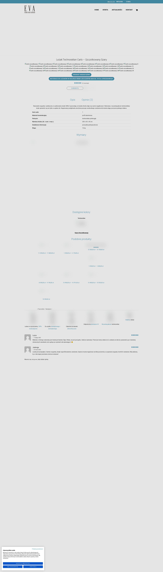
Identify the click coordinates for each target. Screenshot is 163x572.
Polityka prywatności (37, 549)
